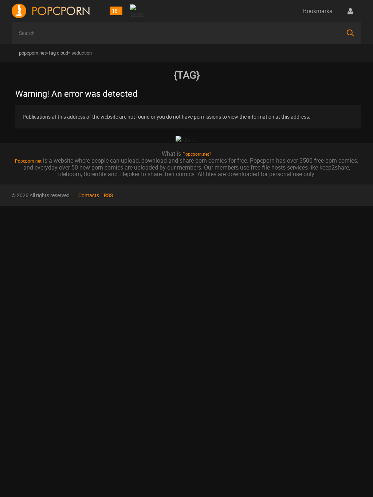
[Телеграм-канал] (137, 11)
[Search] (350, 33)
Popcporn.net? (196, 154)
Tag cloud (58, 52)
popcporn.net (32, 52)
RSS (108, 195)
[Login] (350, 11)
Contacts (88, 195)
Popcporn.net (28, 161)
